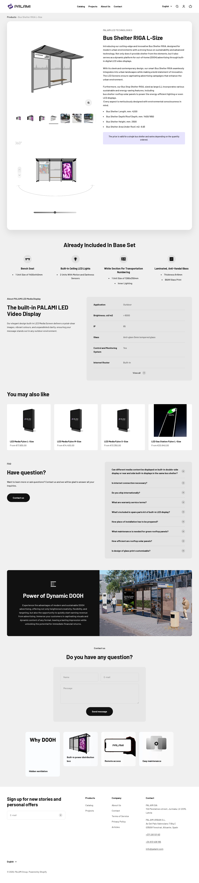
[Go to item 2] (30, 119)
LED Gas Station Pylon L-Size (166, 441)
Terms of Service (120, 816)
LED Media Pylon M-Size (69, 441)
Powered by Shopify (38, 872)
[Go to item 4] (53, 119)
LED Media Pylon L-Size (22, 441)
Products (11, 17)
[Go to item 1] (18, 119)
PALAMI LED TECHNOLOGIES (117, 30)
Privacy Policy (119, 821)
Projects (92, 6)
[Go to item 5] (65, 119)
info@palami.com (154, 848)
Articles (116, 827)
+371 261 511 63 (153, 834)
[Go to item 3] (42, 119)
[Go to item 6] (77, 119)
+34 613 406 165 (153, 841)
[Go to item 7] (88, 119)
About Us (105, 6)
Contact (118, 6)
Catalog (81, 6)
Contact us (18, 497)
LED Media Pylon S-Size (116, 441)
